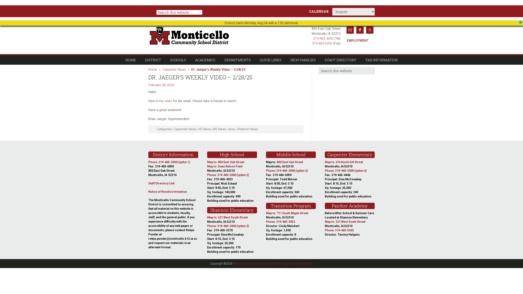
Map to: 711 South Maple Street (287, 213)
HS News (204, 129)
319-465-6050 (322, 43)
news (231, 129)
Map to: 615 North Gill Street (344, 162)
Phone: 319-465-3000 (169, 162)
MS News (219, 129)
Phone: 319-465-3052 (280, 221)
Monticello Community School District (228, 35)
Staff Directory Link (161, 183)
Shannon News (247, 129)
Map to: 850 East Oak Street (225, 162)
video (168, 101)
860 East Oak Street (290, 162)
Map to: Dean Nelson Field (225, 166)
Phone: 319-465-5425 (339, 230)
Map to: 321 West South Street (227, 217)
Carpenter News (185, 129)
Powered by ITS (302, 263)
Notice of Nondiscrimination (167, 191)
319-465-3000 (323, 38)
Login (287, 263)
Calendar (319, 11)
